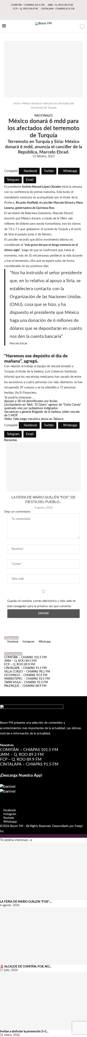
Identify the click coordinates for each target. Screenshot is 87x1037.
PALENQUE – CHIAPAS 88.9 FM (25, 685)
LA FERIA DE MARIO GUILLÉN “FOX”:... (26, 901)
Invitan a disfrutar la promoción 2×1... (24, 1031)
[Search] (75, 26)
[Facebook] (35, 14)
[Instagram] (41, 14)
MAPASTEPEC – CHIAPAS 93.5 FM (27, 678)
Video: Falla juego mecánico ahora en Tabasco (34, 419)
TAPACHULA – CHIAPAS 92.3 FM (26, 682)
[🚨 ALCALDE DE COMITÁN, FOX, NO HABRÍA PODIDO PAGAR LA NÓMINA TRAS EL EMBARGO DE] (43, 936)
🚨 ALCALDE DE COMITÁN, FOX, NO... (25, 966)
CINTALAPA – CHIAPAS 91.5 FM (57, 8)
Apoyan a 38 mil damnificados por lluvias (30, 401)
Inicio (16, 103)
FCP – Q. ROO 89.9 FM (25, 8)
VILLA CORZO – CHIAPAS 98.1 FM (27, 671)
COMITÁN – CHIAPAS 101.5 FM (27, 5)
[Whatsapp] (52, 14)
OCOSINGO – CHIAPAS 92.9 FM (25, 675)
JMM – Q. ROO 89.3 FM (60, 5)
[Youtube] (46, 14)
